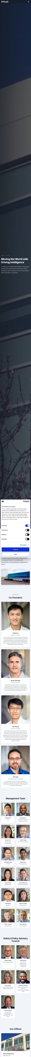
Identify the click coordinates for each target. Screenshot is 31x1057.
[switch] (27, 530)
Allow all (15, 549)
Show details (23, 545)
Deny (15, 554)
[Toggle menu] (28, 1)
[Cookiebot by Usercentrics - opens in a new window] (23, 501)
